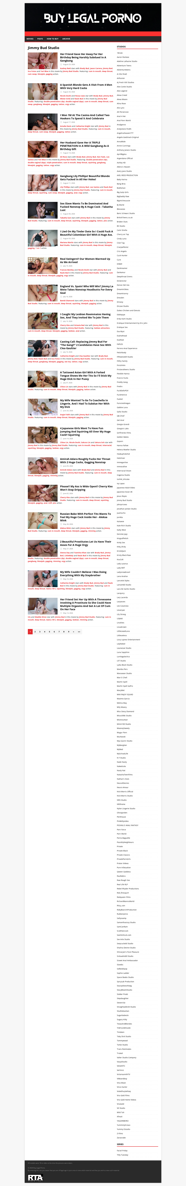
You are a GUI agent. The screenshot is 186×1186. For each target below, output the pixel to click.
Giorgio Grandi (123, 424)
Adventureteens (123, 70)
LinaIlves (120, 622)
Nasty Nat (121, 770)
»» (79, 631)
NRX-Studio (122, 800)
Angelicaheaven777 (125, 133)
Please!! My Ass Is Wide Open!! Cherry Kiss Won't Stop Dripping (86, 488)
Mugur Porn (122, 732)
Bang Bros (121, 184)
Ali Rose (63, 157)
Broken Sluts (122, 221)
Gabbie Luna (122, 407)
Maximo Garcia (123, 698)
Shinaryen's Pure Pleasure (128, 952)
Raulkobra (121, 876)
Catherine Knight (83, 126)
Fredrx (119, 386)
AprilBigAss (122, 154)
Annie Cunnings (123, 145)
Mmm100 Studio (124, 724)
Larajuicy (121, 593)
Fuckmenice (122, 395)
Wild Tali (120, 1112)
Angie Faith (65, 414)
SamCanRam (122, 926)
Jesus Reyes (122, 496)
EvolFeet (120, 340)
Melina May (122, 703)
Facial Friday (122, 1150)
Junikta (120, 517)
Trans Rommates (124, 1049)
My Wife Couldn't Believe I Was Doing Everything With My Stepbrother (83, 573)
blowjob (41, 74)
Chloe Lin (64, 386)
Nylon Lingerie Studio (126, 808)
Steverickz (121, 1002)
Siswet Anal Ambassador (127, 960)
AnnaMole (121, 141)
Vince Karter (122, 1087)
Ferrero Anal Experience (127, 348)
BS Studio (121, 226)
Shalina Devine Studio (126, 947)
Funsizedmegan (123, 403)
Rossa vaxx (80, 96)
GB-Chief (120, 416)
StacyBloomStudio (124, 990)
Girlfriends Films (124, 433)
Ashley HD (121, 162)
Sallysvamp (121, 918)
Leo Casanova (122, 606)
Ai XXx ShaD (122, 74)
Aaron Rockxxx (123, 57)
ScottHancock (122, 931)
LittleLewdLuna (123, 631)
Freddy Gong (122, 382)
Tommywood (122, 1040)
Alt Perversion (123, 112)
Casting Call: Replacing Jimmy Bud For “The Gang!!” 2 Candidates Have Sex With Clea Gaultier (85, 345)
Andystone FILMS (124, 129)
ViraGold (120, 1104)
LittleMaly (69, 555)
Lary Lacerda (122, 597)
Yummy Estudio (123, 1129)
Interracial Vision (124, 470)
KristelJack (121, 551)
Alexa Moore (122, 99)
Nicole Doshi (65, 96)
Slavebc (120, 964)
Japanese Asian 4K (124, 492)
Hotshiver (121, 458)
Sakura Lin (85, 442)
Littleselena (122, 635)
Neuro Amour (122, 787)
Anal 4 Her (121, 116)
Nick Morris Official (125, 791)
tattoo (61, 104)
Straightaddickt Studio (126, 1007)
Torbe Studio (122, 1045)
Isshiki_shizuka (123, 479)
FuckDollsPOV (122, 390)
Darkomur (121, 272)
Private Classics (123, 855)
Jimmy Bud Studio (71, 71)
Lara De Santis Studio (126, 589)
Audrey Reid (65, 68)
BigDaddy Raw (123, 196)
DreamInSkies (123, 289)
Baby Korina (122, 179)
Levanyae (121, 610)
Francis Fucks (122, 378)
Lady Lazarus (122, 563)
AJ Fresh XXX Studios (125, 82)
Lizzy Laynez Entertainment (128, 639)
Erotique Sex (122, 327)
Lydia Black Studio (124, 665)
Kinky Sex (121, 542)
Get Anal (120, 420)
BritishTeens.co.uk (124, 217)
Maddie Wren (41, 617)
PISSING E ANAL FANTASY (127, 825)
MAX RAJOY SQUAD (125, 694)
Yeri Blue (44, 71)
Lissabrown (122, 627)
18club (120, 53)
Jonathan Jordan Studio (127, 509)
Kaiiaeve (120, 521)
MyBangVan (122, 745)
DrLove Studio (123, 306)
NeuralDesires (123, 783)
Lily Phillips (65, 187)
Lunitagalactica (123, 656)
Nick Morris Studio (125, 796)
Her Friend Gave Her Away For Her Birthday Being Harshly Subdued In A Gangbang (83, 57)
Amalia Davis (65, 126)
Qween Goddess (124, 871)
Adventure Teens (124, 65)
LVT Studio (121, 660)
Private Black (122, 850)
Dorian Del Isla (123, 285)
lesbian (71, 331)
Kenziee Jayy (122, 534)
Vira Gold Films (123, 1095)
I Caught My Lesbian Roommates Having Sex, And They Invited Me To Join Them (85, 315)
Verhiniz (120, 1070)
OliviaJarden (122, 812)
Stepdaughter (123, 998)
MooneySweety (123, 728)
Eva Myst (120, 331)
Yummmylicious (123, 1125)
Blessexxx (121, 209)
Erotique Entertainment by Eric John (132, 323)
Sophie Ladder (123, 973)
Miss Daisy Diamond (125, 711)
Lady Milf (121, 568)
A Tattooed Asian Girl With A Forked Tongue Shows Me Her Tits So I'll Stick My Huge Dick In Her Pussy (85, 376)
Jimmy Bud (107, 68)
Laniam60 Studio (124, 585)
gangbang (37, 104)
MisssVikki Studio (124, 715)
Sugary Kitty (122, 1019)
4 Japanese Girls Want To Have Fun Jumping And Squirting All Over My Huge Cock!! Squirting (85, 432)
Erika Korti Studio (124, 319)
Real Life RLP (122, 884)
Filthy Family (122, 361)
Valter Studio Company (126, 1057)
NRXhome (121, 804)
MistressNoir (122, 720)
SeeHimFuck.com (124, 935)
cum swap (32, 74)
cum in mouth (95, 71)
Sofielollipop (122, 969)
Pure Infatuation (124, 867)
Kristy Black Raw (124, 555)
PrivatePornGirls (124, 859)
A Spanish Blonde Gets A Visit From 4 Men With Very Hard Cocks (86, 86)
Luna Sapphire (123, 652)
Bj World (120, 205)
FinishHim (121, 365)
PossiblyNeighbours (125, 842)
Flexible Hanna (123, 373)
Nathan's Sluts (123, 779)
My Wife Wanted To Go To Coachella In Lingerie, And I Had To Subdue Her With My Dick (84, 404)
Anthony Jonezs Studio (126, 150)
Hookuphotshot (123, 454)
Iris (29, 617)
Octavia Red (79, 325)
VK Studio (121, 1108)
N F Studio (121, 758)
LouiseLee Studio (124, 648)
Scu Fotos (32, 71)
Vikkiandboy (122, 1078)
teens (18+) (51, 588)
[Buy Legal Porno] (93, 34)
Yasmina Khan (80, 552)
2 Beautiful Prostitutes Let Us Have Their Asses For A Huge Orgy (85, 543)
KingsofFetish (122, 538)
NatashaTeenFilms (125, 774)
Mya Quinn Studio (124, 741)
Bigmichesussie (123, 200)
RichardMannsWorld (125, 901)
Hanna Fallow (122, 445)
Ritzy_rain (121, 905)
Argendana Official (125, 158)
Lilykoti (120, 618)
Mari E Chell (122, 677)
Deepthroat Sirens (124, 276)
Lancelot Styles (123, 580)
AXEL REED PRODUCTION (127, 175)
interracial (107, 445)
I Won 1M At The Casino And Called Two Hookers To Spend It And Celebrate (84, 116)
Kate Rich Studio (124, 525)
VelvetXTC (121, 1066)
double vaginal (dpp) (75, 101)
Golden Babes (123, 437)
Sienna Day (65, 552)
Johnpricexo (122, 504)
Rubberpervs (122, 914)
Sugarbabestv (123, 1015)
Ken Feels (101, 157)
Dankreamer (122, 268)
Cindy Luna (121, 238)
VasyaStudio (122, 1061)
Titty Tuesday (122, 1155)
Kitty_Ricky (121, 546)
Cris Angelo (122, 251)
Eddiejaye (121, 314)
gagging (49, 74)
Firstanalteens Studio (126, 369)
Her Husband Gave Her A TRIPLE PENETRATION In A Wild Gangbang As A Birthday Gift (84, 146)
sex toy (68, 361)
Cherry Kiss (65, 325)
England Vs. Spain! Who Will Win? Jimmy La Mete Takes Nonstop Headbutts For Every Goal (86, 290)
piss (105, 220)
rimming (54, 475)
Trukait (120, 1053)
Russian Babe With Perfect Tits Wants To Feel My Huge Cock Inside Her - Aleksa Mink (85, 517)
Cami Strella (122, 230)
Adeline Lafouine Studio (127, 61)
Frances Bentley (67, 270)
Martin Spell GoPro (125, 686)
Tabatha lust (65, 218)
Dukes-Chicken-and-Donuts (128, 310)
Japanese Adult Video (126, 487)
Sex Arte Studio (123, 939)
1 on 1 (38, 248)
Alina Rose (121, 103)
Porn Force (121, 829)
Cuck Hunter (122, 255)
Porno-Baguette (123, 838)
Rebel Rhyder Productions (128, 888)
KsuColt (120, 559)
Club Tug (121, 243)
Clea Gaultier (84, 356)
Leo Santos (95, 187)
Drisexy (120, 302)
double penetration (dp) (54, 101)
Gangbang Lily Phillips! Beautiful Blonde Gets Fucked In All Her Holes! (85, 177)
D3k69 (119, 264)
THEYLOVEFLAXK (124, 1028)
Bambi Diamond (67, 300)
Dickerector (122, 281)
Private (120, 846)
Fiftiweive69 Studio (125, 357)
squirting (92, 162)
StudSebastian (123, 1011)
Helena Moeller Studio (126, 449)
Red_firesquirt (123, 893)
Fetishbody (121, 352)
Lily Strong (121, 614)
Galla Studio (122, 411)
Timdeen (120, 1032)
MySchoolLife (122, 753)
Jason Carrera (96, 68)
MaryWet (121, 690)
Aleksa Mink (65, 528)
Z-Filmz (120, 1133)
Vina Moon (121, 1083)
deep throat (107, 71)
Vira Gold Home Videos (126, 1100)
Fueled (120, 399)
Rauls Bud (79, 98)
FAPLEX (120, 344)
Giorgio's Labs (123, 428)
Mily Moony (122, 707)
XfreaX (119, 1116)
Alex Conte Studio (124, 86)
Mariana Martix (66, 242)
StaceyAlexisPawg (124, 985)
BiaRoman (121, 188)
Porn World (121, 834)
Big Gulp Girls (123, 192)
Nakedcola (121, 766)
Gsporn (120, 441)
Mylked (120, 749)
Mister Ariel (65, 98)
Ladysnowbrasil (123, 572)
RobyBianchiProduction (127, 910)
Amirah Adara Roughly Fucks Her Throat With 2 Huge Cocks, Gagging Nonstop (85, 460)
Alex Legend (122, 91)
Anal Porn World (124, 120)
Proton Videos (123, 863)
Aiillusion (121, 78)
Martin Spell (122, 682)
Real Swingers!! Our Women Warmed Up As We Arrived (85, 260)
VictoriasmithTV (123, 1074)
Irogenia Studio (123, 475)
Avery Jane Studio (124, 171)
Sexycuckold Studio (125, 943)
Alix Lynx (120, 108)
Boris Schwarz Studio (126, 213)
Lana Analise (122, 576)
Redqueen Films (124, 897)
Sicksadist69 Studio (125, 956)
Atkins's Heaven (123, 167)
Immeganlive (122, 462)
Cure (119, 260)
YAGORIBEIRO (123, 1121)
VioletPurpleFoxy (124, 1091)
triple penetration (54, 162)
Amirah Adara (66, 470)
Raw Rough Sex (123, 880)
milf (50, 503)
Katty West (121, 530)
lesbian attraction (102, 328)
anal (75, 193)
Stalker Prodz (122, 994)
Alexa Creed (122, 95)
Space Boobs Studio (125, 977)
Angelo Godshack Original (128, 137)
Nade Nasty (122, 762)
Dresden (120, 297)
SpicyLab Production (125, 981)
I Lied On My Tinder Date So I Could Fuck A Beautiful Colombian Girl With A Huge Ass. (86, 233)
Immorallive (122, 466)
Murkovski (121, 736)
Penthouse (121, 817)
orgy (67, 104)
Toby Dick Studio (124, 1036)
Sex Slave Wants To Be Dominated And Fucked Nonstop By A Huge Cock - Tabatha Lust (86, 207)
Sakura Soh (100, 442)
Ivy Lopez (121, 483)
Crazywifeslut (122, 247)
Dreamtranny (122, 293)
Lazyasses (121, 601)
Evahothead (122, 335)
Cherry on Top (123, 234)
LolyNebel (121, 644)
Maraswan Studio (124, 673)
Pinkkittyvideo (123, 821)
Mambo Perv (122, 669)
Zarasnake (121, 1137)
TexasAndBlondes (124, 1024)
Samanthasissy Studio (126, 922)
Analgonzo (121, 124)
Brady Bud (84, 68)
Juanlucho (121, 513)
